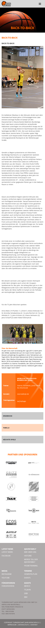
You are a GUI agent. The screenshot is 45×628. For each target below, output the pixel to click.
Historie (28, 556)
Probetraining (31, 566)
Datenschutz (23, 625)
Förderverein (8, 586)
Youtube (6, 578)
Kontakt (34, 625)
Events (27, 578)
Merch (27, 586)
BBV (25, 597)
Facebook (6, 556)
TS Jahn (27, 589)
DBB (26, 593)
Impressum (12, 625)
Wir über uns (30, 552)
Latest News (7, 552)
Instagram (6, 574)
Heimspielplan (30, 574)
